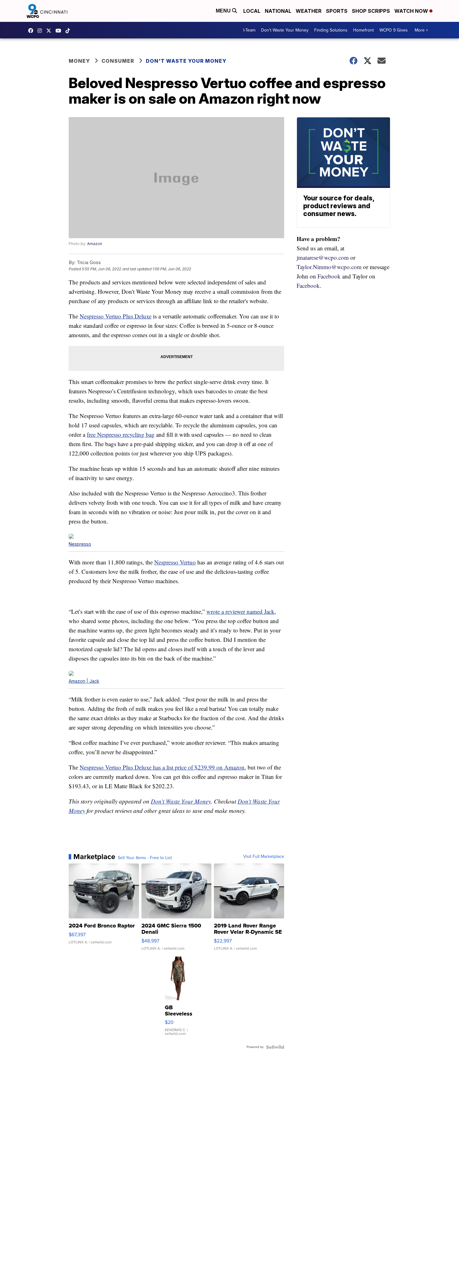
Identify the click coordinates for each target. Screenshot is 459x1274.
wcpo (50, 30)
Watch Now (411, 11)
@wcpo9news (69, 30)
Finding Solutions (331, 30)
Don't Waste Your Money (284, 30)
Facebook (329, 276)
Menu (224, 10)
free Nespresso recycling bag (121, 434)
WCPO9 (32, 30)
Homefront (363, 30)
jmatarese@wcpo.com (323, 257)
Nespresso (80, 544)
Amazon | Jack (84, 681)
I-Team (249, 30)
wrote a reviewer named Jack (240, 611)
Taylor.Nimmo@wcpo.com (329, 267)
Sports (337, 11)
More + (421, 30)
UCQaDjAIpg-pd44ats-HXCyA (60, 30)
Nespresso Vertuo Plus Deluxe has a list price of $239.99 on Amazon (162, 767)
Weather (309, 11)
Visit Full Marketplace (263, 856)
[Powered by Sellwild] (275, 1047)
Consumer (117, 61)
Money (79, 61)
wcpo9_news (41, 30)
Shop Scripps (371, 11)
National (278, 11)
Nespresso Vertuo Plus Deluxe (115, 316)
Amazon (94, 243)
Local (251, 11)
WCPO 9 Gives (393, 30)
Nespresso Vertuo (175, 562)
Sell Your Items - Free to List (145, 858)
